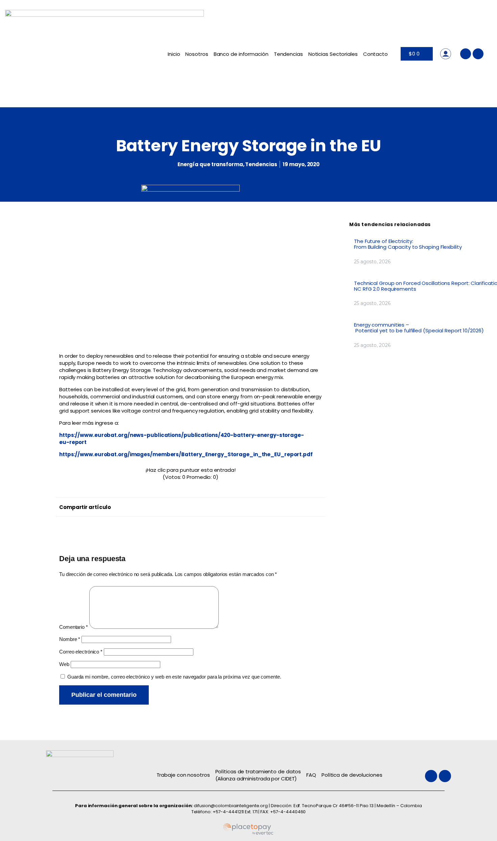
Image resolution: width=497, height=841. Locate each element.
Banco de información (241, 54)
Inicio (174, 54)
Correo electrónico (80, 652)
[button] (192, 505)
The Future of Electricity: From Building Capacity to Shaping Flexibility (408, 244)
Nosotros (196, 54)
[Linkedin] (478, 53)
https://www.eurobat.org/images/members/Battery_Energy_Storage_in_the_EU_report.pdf (186, 454)
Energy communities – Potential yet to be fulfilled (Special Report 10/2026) (419, 327)
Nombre (69, 639)
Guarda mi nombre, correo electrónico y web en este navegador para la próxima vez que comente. (174, 677)
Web (64, 664)
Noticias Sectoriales (333, 54)
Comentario (73, 627)
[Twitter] (465, 53)
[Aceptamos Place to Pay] (248, 833)
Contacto (375, 54)
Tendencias (288, 54)
